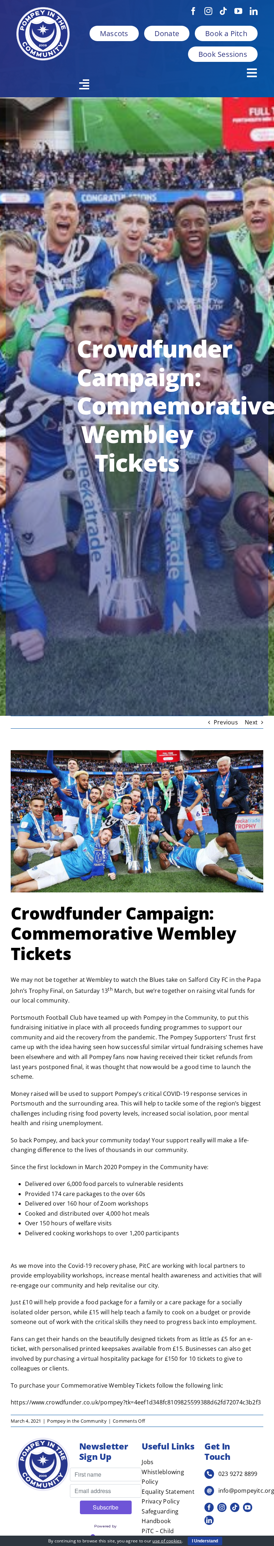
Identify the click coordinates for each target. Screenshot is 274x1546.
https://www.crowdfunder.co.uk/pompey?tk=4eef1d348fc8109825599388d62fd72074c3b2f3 (136, 1402)
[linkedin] (254, 11)
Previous (226, 722)
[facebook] (193, 11)
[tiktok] (223, 11)
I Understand (205, 1540)
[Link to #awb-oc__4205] (165, 84)
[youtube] (238, 11)
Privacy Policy (160, 1501)
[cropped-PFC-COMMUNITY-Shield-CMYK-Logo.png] (43, 10)
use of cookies (167, 1541)
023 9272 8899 (238, 1474)
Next (251, 722)
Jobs (147, 1462)
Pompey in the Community (77, 1421)
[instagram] (208, 11)
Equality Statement (168, 1492)
